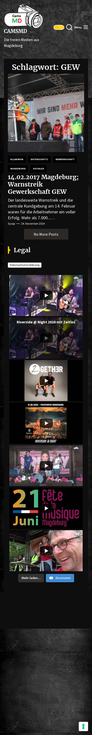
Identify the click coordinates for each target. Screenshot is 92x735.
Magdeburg (18, 168)
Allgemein (16, 159)
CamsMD (15, 31)
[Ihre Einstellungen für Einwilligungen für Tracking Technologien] (83, 726)
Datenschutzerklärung (24, 265)
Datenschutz (39, 159)
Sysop (11, 223)
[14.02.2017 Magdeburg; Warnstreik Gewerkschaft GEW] (46, 113)
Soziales (38, 168)
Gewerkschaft (65, 159)
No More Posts (46, 234)
